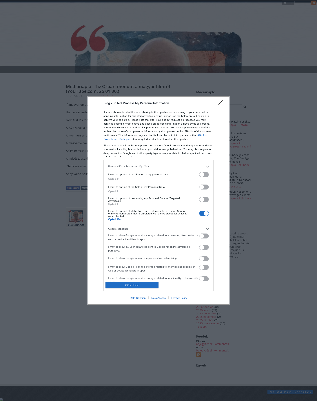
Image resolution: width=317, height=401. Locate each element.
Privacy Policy (179, 297)
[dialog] (158, 200)
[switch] (204, 174)
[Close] (221, 103)
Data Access (158, 297)
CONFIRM (132, 285)
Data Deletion (138, 297)
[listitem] (158, 166)
